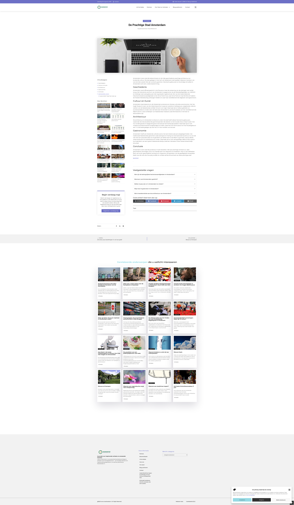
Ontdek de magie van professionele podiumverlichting (116, 180)
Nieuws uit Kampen (104, 386)
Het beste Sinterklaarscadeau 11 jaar (184, 387)
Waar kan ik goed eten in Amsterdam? (164, 188)
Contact (187, 7)
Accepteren (242, 499)
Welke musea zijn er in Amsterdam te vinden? (164, 184)
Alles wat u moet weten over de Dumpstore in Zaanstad (102, 180)
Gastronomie (101, 89)
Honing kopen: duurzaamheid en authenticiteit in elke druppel (133, 318)
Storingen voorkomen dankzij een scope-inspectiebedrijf (116, 110)
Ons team (142, 464)
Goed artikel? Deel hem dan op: (107, 96)
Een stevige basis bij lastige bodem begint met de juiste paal (103, 110)
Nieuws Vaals (178, 352)
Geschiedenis (101, 83)
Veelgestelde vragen (103, 94)
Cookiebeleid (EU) (190, 501)
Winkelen (147, 21)
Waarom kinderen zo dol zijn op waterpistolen (159, 352)
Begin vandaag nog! (111, 195)
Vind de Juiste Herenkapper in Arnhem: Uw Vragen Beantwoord (184, 284)
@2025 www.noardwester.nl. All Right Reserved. (109, 501)
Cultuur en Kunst (102, 85)
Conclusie (100, 91)
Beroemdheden (143, 456)
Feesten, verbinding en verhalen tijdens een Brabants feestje (116, 170)
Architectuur (101, 87)
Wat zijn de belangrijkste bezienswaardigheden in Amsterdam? (164, 174)
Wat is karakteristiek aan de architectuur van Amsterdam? (164, 193)
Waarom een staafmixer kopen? (159, 386)
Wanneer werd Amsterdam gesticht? (164, 179)
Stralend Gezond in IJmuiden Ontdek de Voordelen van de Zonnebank (107, 285)
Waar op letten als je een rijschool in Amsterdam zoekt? (108, 318)
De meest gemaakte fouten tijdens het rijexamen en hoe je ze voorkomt (103, 141)
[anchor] (135, 158)
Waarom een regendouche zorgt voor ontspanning (133, 387)
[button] (289, 490)
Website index (179, 501)
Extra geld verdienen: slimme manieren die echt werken (145, 482)
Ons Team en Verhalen (161, 7)
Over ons (141, 462)
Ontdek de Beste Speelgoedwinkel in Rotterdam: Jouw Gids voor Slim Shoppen (159, 285)
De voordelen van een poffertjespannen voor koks (132, 352)
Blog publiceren (177, 7)
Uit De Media (140, 7)
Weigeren (261, 499)
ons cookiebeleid (251, 495)
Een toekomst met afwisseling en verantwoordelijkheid (102, 170)
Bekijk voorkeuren (281, 499)
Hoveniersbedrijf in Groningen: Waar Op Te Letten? (183, 318)
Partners (149, 7)
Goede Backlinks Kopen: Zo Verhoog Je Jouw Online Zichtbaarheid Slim (145, 475)
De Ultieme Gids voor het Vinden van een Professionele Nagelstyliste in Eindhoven (159, 319)
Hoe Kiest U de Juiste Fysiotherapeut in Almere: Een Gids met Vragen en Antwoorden (109, 353)
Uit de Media (142, 459)
